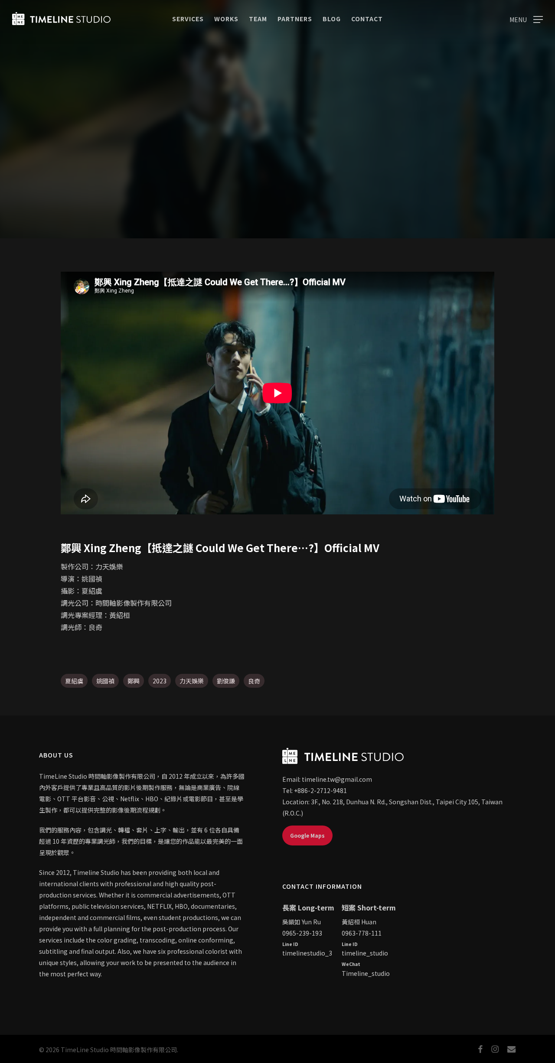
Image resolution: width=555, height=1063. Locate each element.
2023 (159, 680)
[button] (526, 18)
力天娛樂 (192, 680)
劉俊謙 (226, 680)
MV (277, 183)
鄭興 (133, 680)
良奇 (254, 680)
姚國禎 (105, 680)
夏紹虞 (74, 680)
